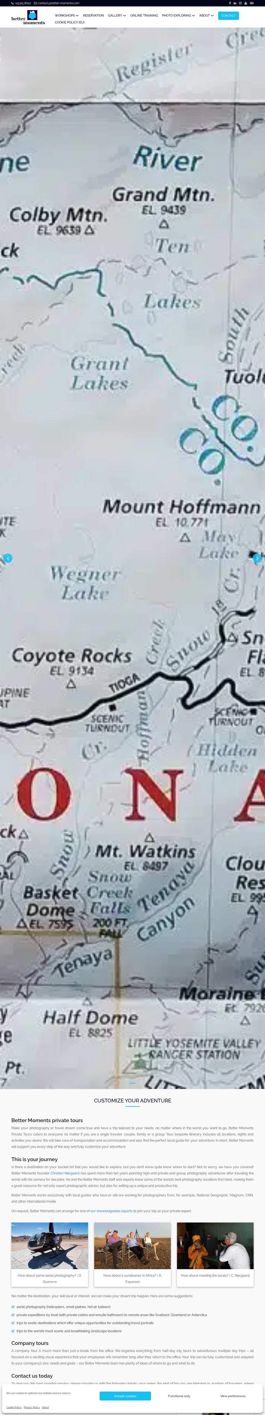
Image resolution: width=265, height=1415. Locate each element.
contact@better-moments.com (59, 3)
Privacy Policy (32, 1407)
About (45, 1407)
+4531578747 (23, 3)
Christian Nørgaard (65, 1173)
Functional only (179, 1396)
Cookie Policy (14, 1407)
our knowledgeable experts (111, 1211)
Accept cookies (125, 1396)
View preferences (233, 1396)
